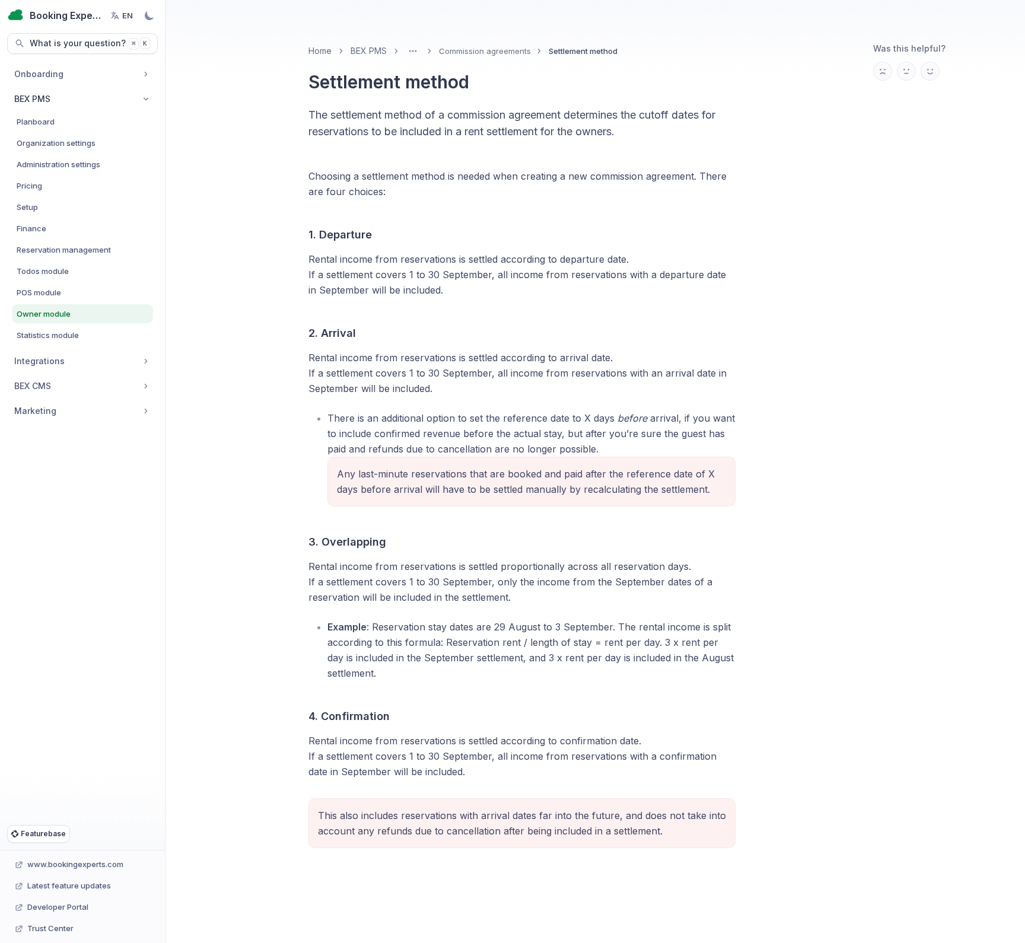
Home (320, 51)
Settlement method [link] (583, 51)
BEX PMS (369, 51)
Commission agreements (485, 51)
